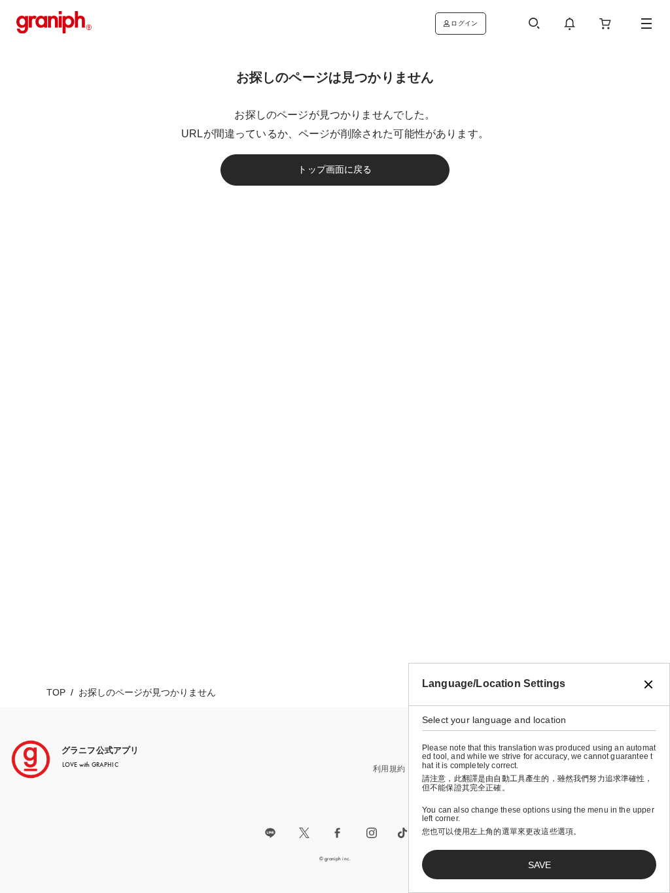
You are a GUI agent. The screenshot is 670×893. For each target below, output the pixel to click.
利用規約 (389, 768)
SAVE (539, 865)
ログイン (464, 23)
